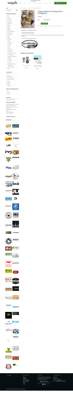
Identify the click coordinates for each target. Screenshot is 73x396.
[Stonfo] (12, 294)
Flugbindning (9, 39)
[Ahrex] (12, 121)
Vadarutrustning (10, 32)
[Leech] (5, 220)
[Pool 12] (12, 259)
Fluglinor (8, 28)
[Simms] (5, 285)
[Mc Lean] (5, 237)
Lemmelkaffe (9, 22)
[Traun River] (5, 327)
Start (8, 74)
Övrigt (9, 45)
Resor (25, 3)
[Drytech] (12, 156)
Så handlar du (9, 76)
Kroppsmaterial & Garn (12, 53)
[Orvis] (12, 245)
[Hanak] (5, 196)
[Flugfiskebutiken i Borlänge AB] (5, 172)
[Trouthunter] (12, 327)
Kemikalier (10, 43)
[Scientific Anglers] (12, 268)
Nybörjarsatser (10, 65)
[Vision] (12, 345)
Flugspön (8, 25)
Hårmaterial (10, 51)
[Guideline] (5, 188)
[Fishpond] (12, 163)
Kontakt (50, 3)
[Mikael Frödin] (5, 245)
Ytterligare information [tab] (32, 30)
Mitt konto (45, 3)
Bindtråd (9, 59)
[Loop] (12, 228)
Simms (8, 15)
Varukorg (8, 85)
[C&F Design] (12, 136)
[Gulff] (12, 188)
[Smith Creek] (5, 294)
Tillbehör (8, 37)
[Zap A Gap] (12, 362)
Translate (34, 1)
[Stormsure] (5, 302)
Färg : (39, 19)
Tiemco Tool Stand (9, 113)
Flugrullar (8, 26)
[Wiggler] (5, 362)
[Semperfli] (12, 277)
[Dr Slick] (5, 156)
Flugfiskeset (9, 29)
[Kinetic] (5, 202)
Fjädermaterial (10, 50)
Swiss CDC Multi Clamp (10, 112)
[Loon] (5, 228)
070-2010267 (59, 379)
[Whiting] (12, 354)
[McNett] (12, 237)
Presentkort (9, 20)
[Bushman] (5, 136)
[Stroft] (12, 302)
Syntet (9, 46)
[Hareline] (12, 196)
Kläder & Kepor (9, 34)
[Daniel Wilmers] (12, 142)
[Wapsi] (5, 354)
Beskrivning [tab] (24, 30)
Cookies (24, 383)
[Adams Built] (5, 121)
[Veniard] (5, 345)
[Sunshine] (5, 311)
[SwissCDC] (12, 311)
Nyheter (29, 3)
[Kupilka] (5, 211)
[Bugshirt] (12, 130)
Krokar (9, 62)
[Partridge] (5, 252)
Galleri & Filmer (39, 3)
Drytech (8, 17)
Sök (16, 10)
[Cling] (5, 142)
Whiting (9, 48)
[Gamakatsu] (12, 180)
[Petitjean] (12, 252)
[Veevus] (12, 335)
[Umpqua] (5, 335)
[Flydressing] (5, 180)
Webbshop (20, 3)
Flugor (8, 68)
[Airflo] (5, 130)
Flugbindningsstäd (11, 66)
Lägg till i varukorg (44, 23)
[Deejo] (5, 149)
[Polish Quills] (5, 259)
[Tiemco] (12, 319)
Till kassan (9, 84)
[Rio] (5, 268)
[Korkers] (12, 202)
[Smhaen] (12, 285)
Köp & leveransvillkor (10, 77)
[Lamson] (12, 211)
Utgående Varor (10, 23)
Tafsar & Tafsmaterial (10, 31)
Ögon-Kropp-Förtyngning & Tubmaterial (12, 57)
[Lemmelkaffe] (12, 220)
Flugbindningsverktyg (11, 63)
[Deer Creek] (12, 149)
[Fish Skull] (5, 163)
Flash (9, 40)
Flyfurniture (10, 42)
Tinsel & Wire (10, 60)
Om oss (34, 3)
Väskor (8, 36)
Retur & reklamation (10, 79)
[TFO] (5, 319)
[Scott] (5, 277)
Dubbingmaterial (11, 54)
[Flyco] (12, 172)
